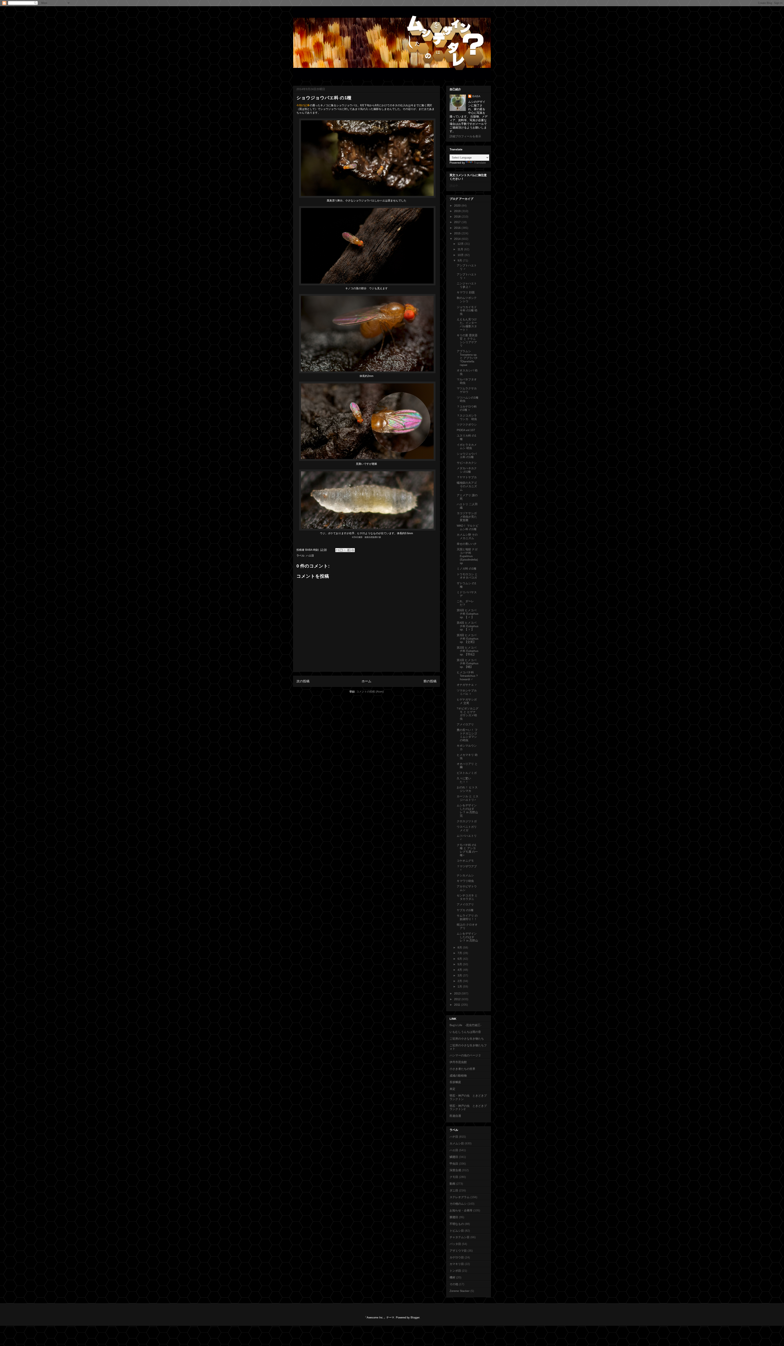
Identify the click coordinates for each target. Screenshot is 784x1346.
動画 (452, 1183)
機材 (452, 1277)
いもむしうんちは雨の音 (465, 1031)
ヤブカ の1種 (465, 910)
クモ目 (454, 1176)
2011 (457, 1004)
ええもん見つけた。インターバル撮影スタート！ (467, 324)
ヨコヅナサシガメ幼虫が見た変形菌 (467, 517)
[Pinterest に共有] (353, 550)
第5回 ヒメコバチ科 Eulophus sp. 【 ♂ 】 (467, 614)
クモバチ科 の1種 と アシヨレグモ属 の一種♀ (467, 850)
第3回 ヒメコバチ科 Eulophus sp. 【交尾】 (467, 638)
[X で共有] (345, 550)
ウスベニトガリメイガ (467, 828)
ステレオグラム (460, 1197)
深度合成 (455, 1170)
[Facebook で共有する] (349, 550)
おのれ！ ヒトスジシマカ (467, 789)
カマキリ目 (457, 1264)
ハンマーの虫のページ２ (465, 1055)
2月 (460, 981)
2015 (457, 233)
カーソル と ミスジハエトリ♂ (467, 798)
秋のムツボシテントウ (467, 299)
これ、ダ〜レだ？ (465, 603)
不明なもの (457, 1223)
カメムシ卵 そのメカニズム (467, 536)
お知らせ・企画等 (461, 1210)
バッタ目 (455, 1243)
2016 (457, 227)
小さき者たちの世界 (462, 1068)
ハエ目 (310, 555)
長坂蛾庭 (455, 1082)
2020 (457, 205)
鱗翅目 (454, 1156)
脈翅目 (454, 1217)
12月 (461, 243)
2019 (457, 211)
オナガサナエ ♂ (467, 684)
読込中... (455, 185)
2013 (457, 993)
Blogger (415, 1317)
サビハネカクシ (467, 462)
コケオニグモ (465, 860)
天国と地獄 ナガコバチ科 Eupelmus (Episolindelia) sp (467, 556)
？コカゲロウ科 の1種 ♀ (467, 408)
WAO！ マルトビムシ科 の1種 (467, 527)
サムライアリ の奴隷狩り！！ (467, 917)
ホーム (366, 681)
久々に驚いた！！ (464, 780)
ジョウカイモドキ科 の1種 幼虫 (467, 310)
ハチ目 (454, 1136)
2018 (457, 216)
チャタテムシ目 (460, 1237)
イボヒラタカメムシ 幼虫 (467, 446)
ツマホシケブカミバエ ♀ (467, 692)
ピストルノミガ (467, 772)
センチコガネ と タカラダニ (467, 897)
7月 (460, 953)
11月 (461, 249)
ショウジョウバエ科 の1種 (467, 455)
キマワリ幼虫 (465, 880)
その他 (454, 1284)
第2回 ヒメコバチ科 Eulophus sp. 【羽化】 (467, 651)
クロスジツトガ (467, 821)
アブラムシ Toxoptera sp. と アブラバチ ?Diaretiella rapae (467, 358)
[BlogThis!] (341, 550)
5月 (460, 964)
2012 (457, 999)
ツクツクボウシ (467, 424)
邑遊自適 (455, 1115)
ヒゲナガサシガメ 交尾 (467, 701)
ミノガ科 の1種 (466, 568)
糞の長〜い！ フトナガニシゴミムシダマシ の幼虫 (467, 735)
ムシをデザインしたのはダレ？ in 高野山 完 (467, 810)
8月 (460, 947)
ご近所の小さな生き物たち (467, 1038)
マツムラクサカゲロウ (467, 390)
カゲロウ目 (457, 1257)
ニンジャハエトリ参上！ (467, 285)
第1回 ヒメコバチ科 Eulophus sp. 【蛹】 (467, 663)
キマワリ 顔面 (466, 292)
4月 (460, 969)
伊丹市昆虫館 (458, 1062)
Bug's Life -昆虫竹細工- (465, 1025)
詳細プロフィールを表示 (465, 136)
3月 (460, 975)
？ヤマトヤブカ (467, 477)
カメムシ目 (457, 1143)
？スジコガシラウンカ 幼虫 (467, 417)
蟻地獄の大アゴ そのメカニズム (467, 486)
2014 (457, 238)
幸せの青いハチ (467, 543)
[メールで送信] (337, 550)
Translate (480, 162)
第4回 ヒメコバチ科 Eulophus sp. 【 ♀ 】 (467, 626)
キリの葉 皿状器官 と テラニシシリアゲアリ (467, 340)
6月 (460, 958)
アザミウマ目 (458, 1250)
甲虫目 (454, 1163)
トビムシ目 (457, 1230)
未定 (452, 1088)
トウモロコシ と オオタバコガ (467, 576)
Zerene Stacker (460, 1290)
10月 (461, 255)
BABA (476, 96)
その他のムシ (458, 1203)
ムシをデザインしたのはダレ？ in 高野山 (467, 937)
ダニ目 (454, 1190)
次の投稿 (303, 681)
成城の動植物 (458, 1075)
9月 (460, 260)
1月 (460, 986)
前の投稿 (430, 681)
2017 (457, 222)
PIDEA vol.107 (466, 430)
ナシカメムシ (465, 875)
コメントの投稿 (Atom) (370, 691)
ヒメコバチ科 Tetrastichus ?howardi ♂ (467, 676)
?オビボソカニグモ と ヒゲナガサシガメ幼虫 (467, 713)
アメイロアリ (465, 724)
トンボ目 (455, 1270)
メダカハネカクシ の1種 (467, 470)
